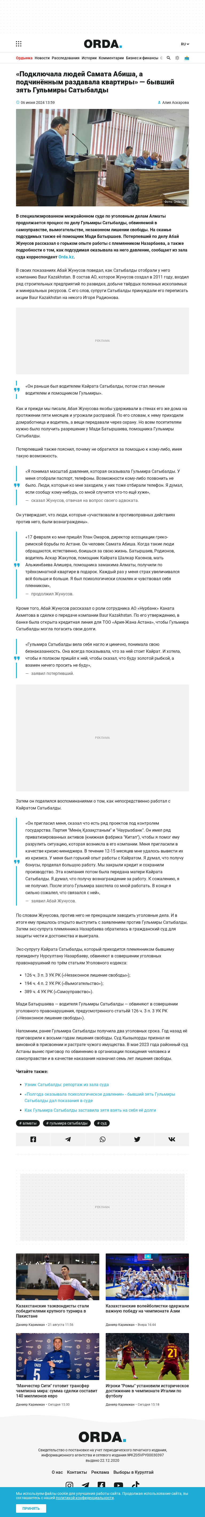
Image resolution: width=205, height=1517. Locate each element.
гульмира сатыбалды (69, 1123)
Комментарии (111, 58)
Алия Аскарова (175, 102)
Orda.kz (66, 257)
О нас (57, 1472)
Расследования (66, 58)
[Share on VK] (172, 1139)
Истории (89, 58)
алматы (30, 1123)
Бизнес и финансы (142, 58)
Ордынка (24, 58)
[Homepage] (103, 44)
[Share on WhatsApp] (102, 1139)
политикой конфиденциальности (85, 1498)
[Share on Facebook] (33, 1139)
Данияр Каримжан (30, 1325)
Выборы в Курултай (133, 1472)
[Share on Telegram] (68, 1139)
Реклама (100, 1472)
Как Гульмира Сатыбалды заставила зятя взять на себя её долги (90, 1110)
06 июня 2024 (33, 102)
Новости (42, 58)
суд (104, 1123)
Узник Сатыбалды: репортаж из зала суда (67, 1084)
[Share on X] (137, 1139)
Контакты (77, 1472)
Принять (31, 1508)
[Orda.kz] (102, 1445)
